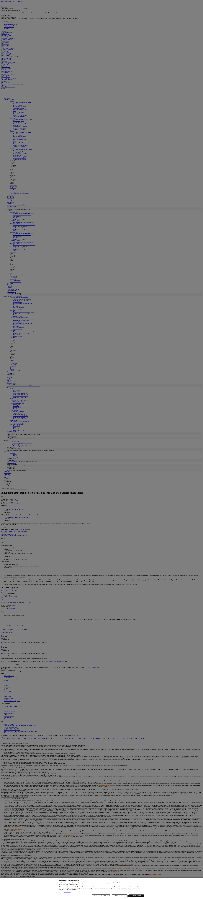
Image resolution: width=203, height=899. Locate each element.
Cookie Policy (67, 892)
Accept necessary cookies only (101, 895)
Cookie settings (119, 895)
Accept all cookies (136, 895)
